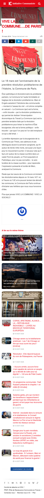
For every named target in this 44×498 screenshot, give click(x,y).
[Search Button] (39, 3)
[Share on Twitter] (12, 41)
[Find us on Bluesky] (33, 483)
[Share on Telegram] (19, 41)
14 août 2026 (19, 426)
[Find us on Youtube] (13, 483)
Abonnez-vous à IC (23, 493)
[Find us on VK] (29, 483)
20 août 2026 (10, 315)
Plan (34, 493)
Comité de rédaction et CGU (13, 487)
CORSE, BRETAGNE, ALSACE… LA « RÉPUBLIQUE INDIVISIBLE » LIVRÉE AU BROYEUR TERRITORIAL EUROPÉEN (27, 325)
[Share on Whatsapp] (32, 41)
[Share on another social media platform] (39, 41)
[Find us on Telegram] (21, 483)
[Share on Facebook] (5, 41)
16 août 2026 (19, 377)
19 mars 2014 (6, 36)
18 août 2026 (19, 349)
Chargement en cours (22, 469)
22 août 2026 (10, 258)
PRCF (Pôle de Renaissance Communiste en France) (22, 490)
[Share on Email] (26, 41)
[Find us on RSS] (16, 483)
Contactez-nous (9, 493)
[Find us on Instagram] (25, 483)
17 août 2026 (19, 362)
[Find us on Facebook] (4, 483)
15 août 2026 (19, 390)
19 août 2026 (19, 334)
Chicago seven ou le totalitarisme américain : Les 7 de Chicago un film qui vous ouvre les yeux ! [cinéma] (27, 342)
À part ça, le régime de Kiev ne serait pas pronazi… (20, 310)
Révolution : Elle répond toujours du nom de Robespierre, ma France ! (27, 356)
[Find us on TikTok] (37, 483)
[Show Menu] (5, 3)
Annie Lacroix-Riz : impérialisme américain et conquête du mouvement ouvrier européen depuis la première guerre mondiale (22, 252)
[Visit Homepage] (22, 3)
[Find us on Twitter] (8, 483)
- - (22, 219)
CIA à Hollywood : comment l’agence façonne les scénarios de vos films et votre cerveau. (22, 282)
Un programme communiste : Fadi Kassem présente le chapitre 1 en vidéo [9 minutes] (27, 384)
